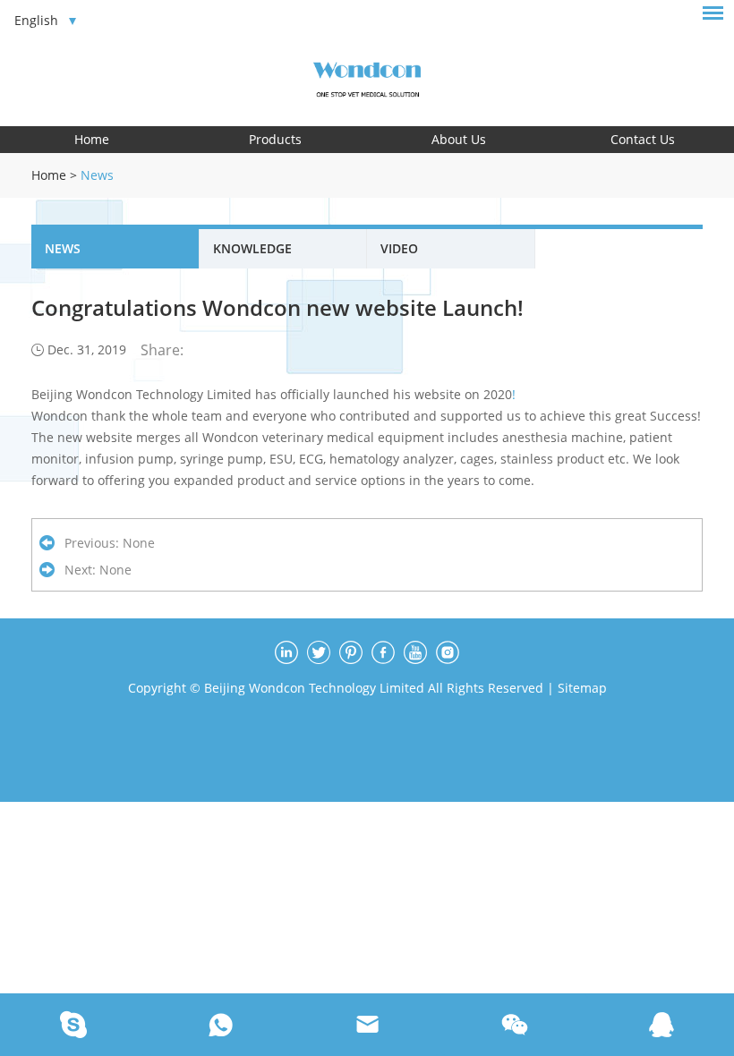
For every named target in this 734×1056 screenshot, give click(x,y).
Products (275, 139)
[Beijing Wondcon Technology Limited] (367, 76)
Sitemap (582, 687)
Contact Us (642, 139)
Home (91, 139)
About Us (458, 139)
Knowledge (252, 248)
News (97, 174)
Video (399, 248)
